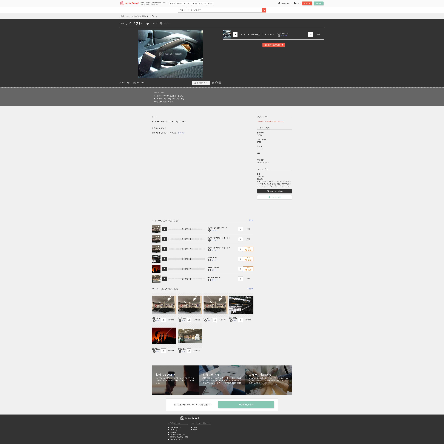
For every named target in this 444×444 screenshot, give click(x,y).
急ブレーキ (181, 122)
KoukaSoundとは (175, 427)
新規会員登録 (247, 404)
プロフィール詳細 (276, 191)
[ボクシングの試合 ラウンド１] (156, 249)
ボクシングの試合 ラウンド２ (219, 238)
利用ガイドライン (176, 439)
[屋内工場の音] (156, 259)
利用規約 (173, 432)
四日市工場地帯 (213, 267)
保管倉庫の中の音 (214, 277)
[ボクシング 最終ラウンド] (156, 229)
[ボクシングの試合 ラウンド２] (156, 239)
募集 (210, 3)
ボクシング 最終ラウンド (217, 228)
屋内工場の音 (212, 257)
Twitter (195, 427)
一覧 (249, 220)
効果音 (180, 3)
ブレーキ (157, 122)
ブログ (195, 430)
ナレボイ (188, 3)
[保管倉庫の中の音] (156, 279)
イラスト (203, 3)
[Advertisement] (274, 78)
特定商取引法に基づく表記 (179, 437)
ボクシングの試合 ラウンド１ (219, 248)
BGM (173, 3)
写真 (195, 3)
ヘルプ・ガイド (175, 430)
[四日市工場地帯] (156, 269)
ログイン (181, 133)
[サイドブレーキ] (227, 34)
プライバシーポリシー (177, 435)
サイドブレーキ (282, 33)
